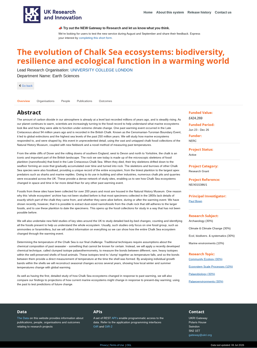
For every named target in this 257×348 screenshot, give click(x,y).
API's (115, 318)
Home (148, 12)
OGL (129, 345)
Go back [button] (27, 85)
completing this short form (95, 37)
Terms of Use (117, 345)
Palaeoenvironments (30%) (206, 281)
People (65, 101)
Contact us (223, 12)
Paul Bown (195, 201)
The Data (23, 318)
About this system (170, 12)
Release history (199, 12)
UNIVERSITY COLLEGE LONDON (101, 70)
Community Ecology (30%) (205, 259)
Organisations (45, 101)
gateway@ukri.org (200, 335)
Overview (23, 101)
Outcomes (105, 101)
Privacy (104, 345)
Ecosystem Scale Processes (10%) (211, 266)
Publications (84, 101)
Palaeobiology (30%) (202, 274)
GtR (95, 326)
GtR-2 (108, 326)
